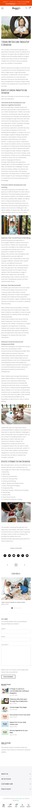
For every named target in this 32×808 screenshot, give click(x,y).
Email (3, 636)
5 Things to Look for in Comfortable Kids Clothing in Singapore (19, 691)
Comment (5, 644)
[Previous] (3, 593)
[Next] (29, 593)
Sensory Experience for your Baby (19, 731)
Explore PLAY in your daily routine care (18, 723)
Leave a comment (16, 548)
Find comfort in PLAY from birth (20, 715)
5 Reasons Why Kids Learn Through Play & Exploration (19, 700)
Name (3, 629)
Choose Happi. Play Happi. (18, 707)
